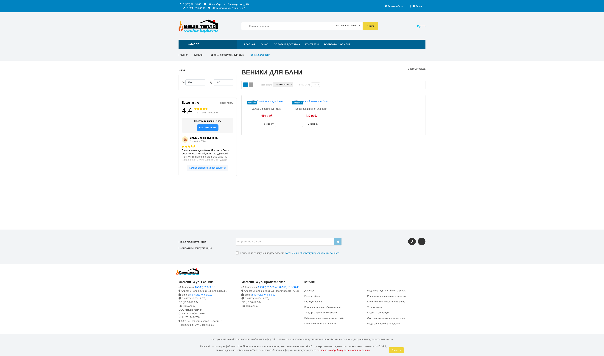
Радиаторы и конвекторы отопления (386, 296)
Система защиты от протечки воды (386, 318)
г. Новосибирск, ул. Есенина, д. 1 (228, 8)
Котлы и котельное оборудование (322, 307)
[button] (208, 44)
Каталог (198, 54)
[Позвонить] (412, 241)
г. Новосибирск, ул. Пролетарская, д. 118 (228, 4)
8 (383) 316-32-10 (195, 8)
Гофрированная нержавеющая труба (324, 318)
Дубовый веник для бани (266, 108)
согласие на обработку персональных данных (312, 253)
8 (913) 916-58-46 (289, 287)
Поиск (370, 26)
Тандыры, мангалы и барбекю (320, 312)
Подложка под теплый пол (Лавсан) (386, 290)
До (211, 82)
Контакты (312, 44)
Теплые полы (374, 307)
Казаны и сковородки (378, 312)
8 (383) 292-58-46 (191, 4)
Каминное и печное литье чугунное (386, 301)
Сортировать (266, 85)
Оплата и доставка (287, 44)
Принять (396, 350)
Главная (250, 44)
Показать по (304, 85)
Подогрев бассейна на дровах (383, 323)
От (183, 82)
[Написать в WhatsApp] (421, 241)
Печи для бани (312, 296)
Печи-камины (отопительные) (320, 323)
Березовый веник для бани (311, 108)
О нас (265, 44)
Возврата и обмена (337, 44)
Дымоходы (310, 290)
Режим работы (395, 6)
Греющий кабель (313, 301)
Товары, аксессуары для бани (226, 54)
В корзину (268, 124)
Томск (419, 6)
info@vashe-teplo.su (200, 294)
